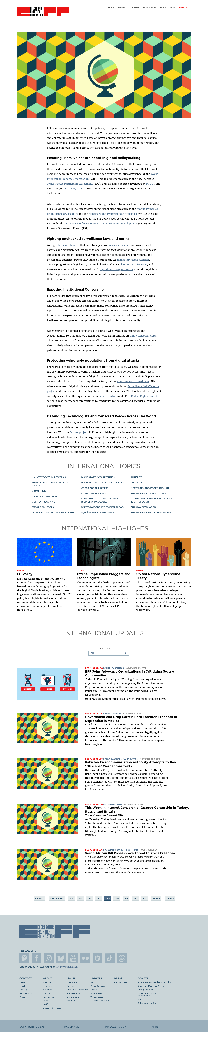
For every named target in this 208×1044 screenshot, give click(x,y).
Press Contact (121, 982)
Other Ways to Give (147, 1003)
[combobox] (108, 653)
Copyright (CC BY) (31, 1026)
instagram (49, 958)
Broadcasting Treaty (45, 496)
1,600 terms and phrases (120, 777)
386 (135, 898)
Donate (183, 8)
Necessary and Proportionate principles (113, 213)
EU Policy (137, 482)
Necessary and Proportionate (150, 488)
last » (170, 898)
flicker (85, 958)
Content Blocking (43, 501)
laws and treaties (68, 245)
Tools (163, 8)
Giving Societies (145, 989)
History (46, 993)
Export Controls (43, 507)
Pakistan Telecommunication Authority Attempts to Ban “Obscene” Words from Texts (130, 764)
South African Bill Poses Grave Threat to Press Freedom (130, 853)
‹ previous (56, 898)
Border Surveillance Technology (102, 482)
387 (144, 898)
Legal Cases (96, 993)
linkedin (97, 958)
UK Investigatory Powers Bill (50, 477)
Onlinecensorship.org (143, 335)
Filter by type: (104, 649)
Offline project (79, 432)
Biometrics (39, 491)
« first (39, 898)
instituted (116, 819)
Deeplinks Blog (94, 668)
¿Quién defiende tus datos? (98, 512)
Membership (25, 993)
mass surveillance (119, 245)
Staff (45, 1004)
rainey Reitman (115, 668)
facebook (36, 958)
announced (149, 728)
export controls (108, 396)
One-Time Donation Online (151, 986)
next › (156, 898)
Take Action (149, 8)
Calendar (47, 982)
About (111, 8)
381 (90, 898)
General (23, 982)
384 (117, 898)
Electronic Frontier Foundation (43, 13)
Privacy (70, 986)
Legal (22, 986)
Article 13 (136, 477)
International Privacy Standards (53, 512)
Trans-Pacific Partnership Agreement (70, 183)
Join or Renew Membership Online (155, 982)
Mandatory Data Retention (98, 477)
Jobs (45, 1000)
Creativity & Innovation (77, 989)
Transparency (73, 993)
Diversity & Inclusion (52, 1008)
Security (23, 989)
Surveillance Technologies (148, 493)
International (73, 997)
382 (99, 898)
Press (22, 997)
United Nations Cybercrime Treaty (102, 507)
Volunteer (48, 986)
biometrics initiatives (134, 264)
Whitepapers (96, 997)
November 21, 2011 (108, 864)
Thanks (153, 1026)
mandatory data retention (133, 259)
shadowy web (73, 188)
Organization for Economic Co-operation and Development (101, 223)
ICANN (150, 183)
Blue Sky (61, 958)
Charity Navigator (66, 966)
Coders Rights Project (144, 396)
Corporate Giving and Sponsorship (148, 994)
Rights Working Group (126, 679)
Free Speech (73, 982)
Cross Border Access (94, 488)
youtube (73, 958)
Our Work (134, 8)
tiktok (110, 958)
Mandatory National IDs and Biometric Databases (99, 500)
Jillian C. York (114, 804)
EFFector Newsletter (100, 1000)
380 (80, 898)
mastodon (24, 958)
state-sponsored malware (133, 381)
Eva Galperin (113, 713)
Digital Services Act (93, 493)
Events (93, 989)
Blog (92, 982)
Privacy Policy (115, 1026)
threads (122, 958)
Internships (48, 997)
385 (126, 898)
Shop (172, 8)
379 (71, 898)
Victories (47, 989)
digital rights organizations (116, 269)
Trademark (70, 1026)
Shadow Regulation (143, 507)
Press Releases (97, 986)
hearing (119, 690)
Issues (121, 8)
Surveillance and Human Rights (151, 512)
